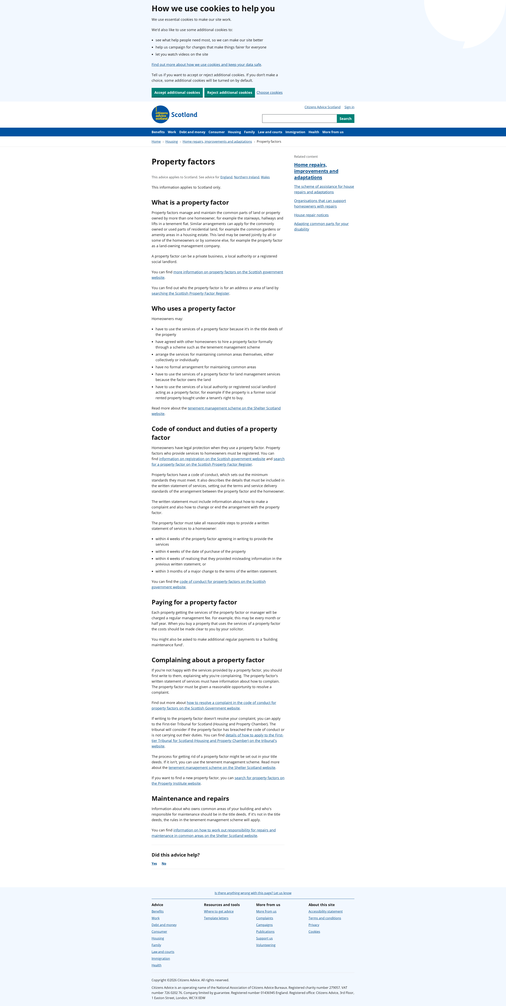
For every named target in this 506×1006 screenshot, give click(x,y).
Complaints (264, 918)
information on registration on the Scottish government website (212, 458)
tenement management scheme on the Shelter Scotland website (222, 767)
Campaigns (264, 925)
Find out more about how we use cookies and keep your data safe (206, 64)
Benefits (158, 132)
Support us (264, 938)
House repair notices (311, 215)
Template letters (216, 918)
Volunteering (266, 945)
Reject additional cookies (229, 92)
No (164, 863)
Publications (265, 931)
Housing (234, 132)
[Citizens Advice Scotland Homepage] (175, 114)
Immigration (295, 132)
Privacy (314, 925)
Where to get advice (219, 911)
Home (156, 141)
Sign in (349, 107)
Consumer (217, 132)
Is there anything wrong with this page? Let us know (253, 893)
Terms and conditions (325, 918)
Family (249, 132)
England (226, 177)
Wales (265, 177)
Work (172, 132)
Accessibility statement (326, 911)
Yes (154, 863)
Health (314, 132)
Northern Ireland (246, 177)
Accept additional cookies (177, 92)
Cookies (314, 931)
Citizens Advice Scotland (323, 107)
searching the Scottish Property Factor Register (190, 293)
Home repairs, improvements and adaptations (217, 141)
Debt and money (192, 132)
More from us (333, 132)
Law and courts (270, 132)
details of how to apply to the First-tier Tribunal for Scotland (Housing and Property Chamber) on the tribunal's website (217, 741)
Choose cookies (270, 92)
